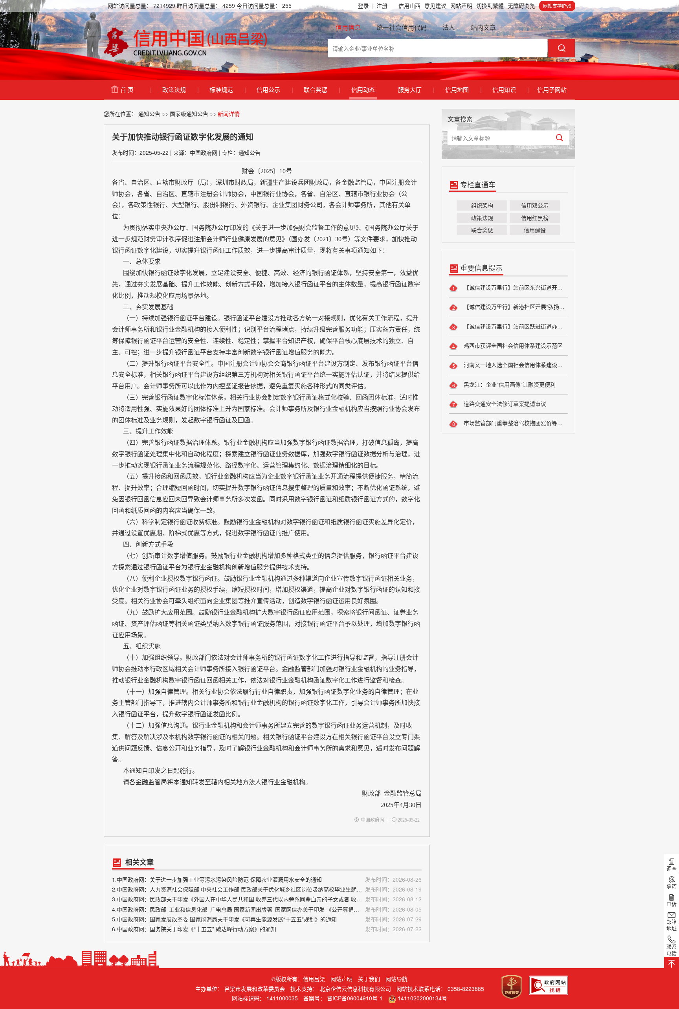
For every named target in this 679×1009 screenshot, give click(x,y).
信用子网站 (552, 89)
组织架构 (482, 205)
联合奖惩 (322, 89)
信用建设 (535, 230)
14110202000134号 (422, 998)
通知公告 (149, 113)
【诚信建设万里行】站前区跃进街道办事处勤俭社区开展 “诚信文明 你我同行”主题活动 (515, 326)
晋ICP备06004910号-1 (355, 998)
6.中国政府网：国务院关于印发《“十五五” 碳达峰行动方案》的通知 (267, 929)
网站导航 (396, 979)
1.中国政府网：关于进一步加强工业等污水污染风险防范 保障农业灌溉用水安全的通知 (267, 879)
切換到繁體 (490, 5)
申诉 (671, 903)
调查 (671, 868)
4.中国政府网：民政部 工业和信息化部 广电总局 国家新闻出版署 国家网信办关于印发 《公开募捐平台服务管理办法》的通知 (267, 909)
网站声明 (461, 5)
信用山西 (409, 5)
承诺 (671, 886)
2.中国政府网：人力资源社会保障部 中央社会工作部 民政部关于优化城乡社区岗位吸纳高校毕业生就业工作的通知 (267, 889)
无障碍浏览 (521, 5)
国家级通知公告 (189, 113)
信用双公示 (535, 205)
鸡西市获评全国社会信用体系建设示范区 (512, 345)
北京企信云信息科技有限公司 (355, 988)
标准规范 (227, 89)
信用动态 (363, 89)
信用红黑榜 (535, 218)
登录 (365, 5)
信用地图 (463, 89)
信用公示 (274, 89)
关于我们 (369, 979)
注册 (381, 5)
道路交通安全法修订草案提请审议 (504, 403)
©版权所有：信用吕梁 (298, 979)
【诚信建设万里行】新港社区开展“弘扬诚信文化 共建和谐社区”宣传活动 (515, 306)
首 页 (135, 89)
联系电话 (671, 950)
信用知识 (510, 89)
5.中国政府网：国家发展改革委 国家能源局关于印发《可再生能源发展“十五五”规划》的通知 (267, 919)
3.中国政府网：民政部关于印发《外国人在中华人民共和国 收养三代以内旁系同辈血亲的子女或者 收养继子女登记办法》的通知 (267, 899)
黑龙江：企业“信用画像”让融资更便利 (509, 384)
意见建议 (435, 5)
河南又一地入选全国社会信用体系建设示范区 (515, 365)
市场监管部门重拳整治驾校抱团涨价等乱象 (515, 423)
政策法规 (180, 89)
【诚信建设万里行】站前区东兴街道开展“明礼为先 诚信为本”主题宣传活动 (515, 287)
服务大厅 (416, 89)
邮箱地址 (671, 925)
